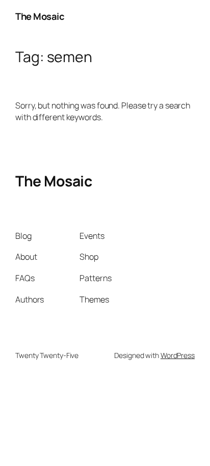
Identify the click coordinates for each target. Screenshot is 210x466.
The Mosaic (39, 16)
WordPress (178, 355)
